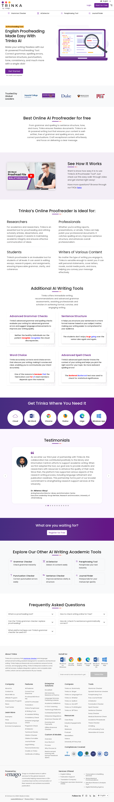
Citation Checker (31, 726)
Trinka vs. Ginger (70, 683)
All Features (29, 680)
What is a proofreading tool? (20, 605)
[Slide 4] (52, 496)
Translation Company (68, 771)
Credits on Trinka (31, 742)
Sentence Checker (95, 702)
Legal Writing (29, 736)
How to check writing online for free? (76, 605)
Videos (67, 730)
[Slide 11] (68, 496)
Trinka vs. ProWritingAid (73, 698)
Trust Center (9, 698)
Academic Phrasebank (96, 711)
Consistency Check (32, 709)
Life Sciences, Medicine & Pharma (52, 685)
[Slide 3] (50, 496)
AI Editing (91, 717)
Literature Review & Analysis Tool (96, 774)
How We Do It (49, 733)
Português (104, 783)
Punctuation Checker (96, 695)
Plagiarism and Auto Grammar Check (72, 774)
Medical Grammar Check (97, 708)
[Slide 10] (65, 496)
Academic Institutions (52, 695)
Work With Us (10, 686)
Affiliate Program (11, 689)
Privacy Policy (29, 790)
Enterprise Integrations (53, 707)
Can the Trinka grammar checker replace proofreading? (26, 613)
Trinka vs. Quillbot (71, 692)
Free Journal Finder (95, 689)
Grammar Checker (95, 680)
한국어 (102, 778)
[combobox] (105, 1)
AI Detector (29, 720)
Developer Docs (11, 714)
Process (48, 736)
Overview (48, 730)
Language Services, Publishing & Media (52, 690)
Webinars (68, 720)
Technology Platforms (53, 701)
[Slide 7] (59, 496)
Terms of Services (42, 790)
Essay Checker (93, 705)
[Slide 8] (61, 496)
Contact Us (9, 683)
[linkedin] (94, 787)
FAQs (7, 711)
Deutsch (103, 770)
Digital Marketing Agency (95, 778)
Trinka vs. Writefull (71, 689)
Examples (8, 708)
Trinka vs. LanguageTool (73, 686)
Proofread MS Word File (32, 689)
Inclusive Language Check (32, 713)
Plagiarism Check (31, 717)
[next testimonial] (109, 471)
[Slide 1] (45, 496)
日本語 (102, 767)
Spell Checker (93, 698)
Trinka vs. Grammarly (72, 680)
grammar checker (30, 650)
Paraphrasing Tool (95, 686)
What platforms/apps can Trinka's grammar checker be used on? (27, 622)
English (103, 764)
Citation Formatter (31, 730)
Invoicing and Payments (50, 714)
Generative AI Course (96, 723)
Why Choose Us (50, 739)
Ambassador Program (13, 692)
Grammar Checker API (53, 710)
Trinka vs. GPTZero (71, 702)
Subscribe (99, 665)
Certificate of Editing (32, 745)
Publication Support (68, 768)
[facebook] (82, 787)
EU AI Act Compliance (13, 717)
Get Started (14, 71)
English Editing (66, 765)
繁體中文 (103, 775)
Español (103, 781)
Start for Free (101, 5)
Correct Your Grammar (29, 684)
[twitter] (90, 787)
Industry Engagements (73, 714)
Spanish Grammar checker (98, 683)
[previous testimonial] (5, 471)
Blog (66, 717)
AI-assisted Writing (32, 705)
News (7, 695)
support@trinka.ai (17, 790)
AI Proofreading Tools (96, 720)
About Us (8, 680)
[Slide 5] (54, 496)
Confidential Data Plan (53, 704)
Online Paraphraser (32, 699)
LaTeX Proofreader (32, 693)
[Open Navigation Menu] (111, 5)
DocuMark (48, 681)
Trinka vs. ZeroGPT (71, 695)
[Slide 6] (57, 496)
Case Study (69, 711)
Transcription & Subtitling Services (95, 766)
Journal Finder (30, 733)
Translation (29, 696)
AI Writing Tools (30, 702)
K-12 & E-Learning (51, 698)
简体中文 (103, 772)
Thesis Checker (94, 714)
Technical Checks (31, 723)
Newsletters (69, 727)
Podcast (68, 723)
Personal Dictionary (32, 739)
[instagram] (86, 787)
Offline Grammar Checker (51, 720)
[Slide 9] (63, 496)
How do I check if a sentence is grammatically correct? (80, 613)
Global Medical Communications (92, 770)
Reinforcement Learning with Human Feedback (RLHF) (51, 746)
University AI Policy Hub (73, 733)
